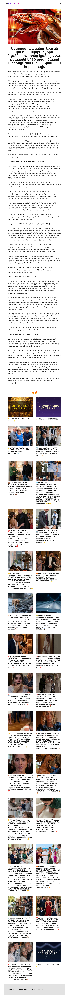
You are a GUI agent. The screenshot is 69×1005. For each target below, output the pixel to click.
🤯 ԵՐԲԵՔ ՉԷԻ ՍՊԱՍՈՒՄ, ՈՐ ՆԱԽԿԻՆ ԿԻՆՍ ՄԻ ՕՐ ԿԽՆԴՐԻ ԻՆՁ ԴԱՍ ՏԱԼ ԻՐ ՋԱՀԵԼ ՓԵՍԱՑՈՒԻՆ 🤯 (19, 450)
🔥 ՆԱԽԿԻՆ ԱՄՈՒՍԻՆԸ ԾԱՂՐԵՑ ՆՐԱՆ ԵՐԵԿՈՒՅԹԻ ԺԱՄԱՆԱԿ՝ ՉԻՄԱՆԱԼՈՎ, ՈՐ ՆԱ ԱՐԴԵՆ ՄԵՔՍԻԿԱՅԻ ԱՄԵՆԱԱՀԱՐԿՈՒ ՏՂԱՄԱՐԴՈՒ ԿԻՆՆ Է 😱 (47, 577)
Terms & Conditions (30, 989)
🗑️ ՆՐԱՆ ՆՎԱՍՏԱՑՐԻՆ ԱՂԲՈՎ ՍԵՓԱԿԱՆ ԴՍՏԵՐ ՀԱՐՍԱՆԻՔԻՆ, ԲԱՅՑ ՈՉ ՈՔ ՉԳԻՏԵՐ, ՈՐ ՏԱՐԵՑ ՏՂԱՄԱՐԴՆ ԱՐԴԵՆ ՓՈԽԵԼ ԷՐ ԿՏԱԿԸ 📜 (47, 451)
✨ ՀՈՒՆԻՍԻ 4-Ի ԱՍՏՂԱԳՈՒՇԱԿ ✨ (47, 420)
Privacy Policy (41, 989)
